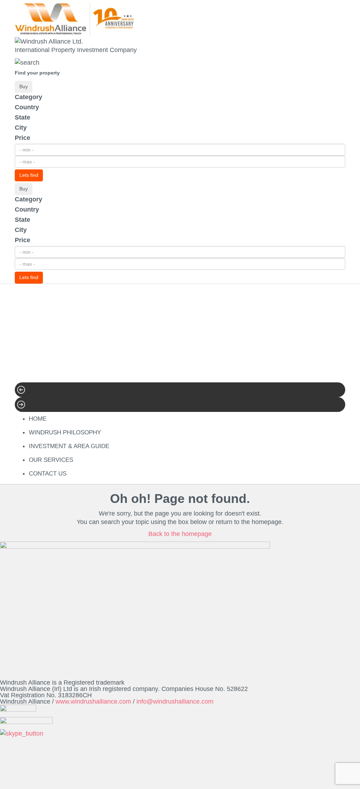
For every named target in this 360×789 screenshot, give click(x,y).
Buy (23, 86)
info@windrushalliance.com (174, 701)
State (22, 117)
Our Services (51, 460)
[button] (180, 389)
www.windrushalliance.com (93, 701)
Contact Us (47, 473)
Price (22, 137)
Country (27, 107)
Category (28, 97)
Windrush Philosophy (65, 432)
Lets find (28, 175)
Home (37, 418)
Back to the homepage (180, 533)
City (21, 127)
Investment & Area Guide (69, 446)
